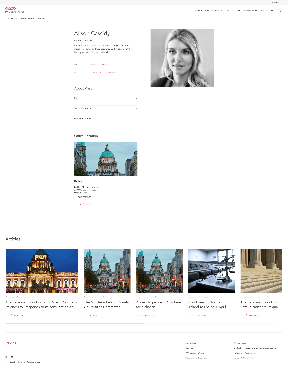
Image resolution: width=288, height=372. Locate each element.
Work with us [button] (265, 11)
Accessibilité (191, 343)
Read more (18, 315)
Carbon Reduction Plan (243, 358)
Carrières (189, 348)
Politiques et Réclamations (245, 353)
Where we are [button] (200, 11)
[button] (279, 10)
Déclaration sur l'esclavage (196, 358)
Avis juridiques (240, 343)
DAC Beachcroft (12, 18)
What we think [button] (248, 11)
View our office (88, 204)
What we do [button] (232, 11)
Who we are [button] (217, 11)
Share (95, 315)
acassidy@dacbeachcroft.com (103, 72)
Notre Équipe (26, 18)
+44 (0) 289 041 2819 (99, 64)
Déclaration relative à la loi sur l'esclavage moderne (255, 348)
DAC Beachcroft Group (195, 353)
